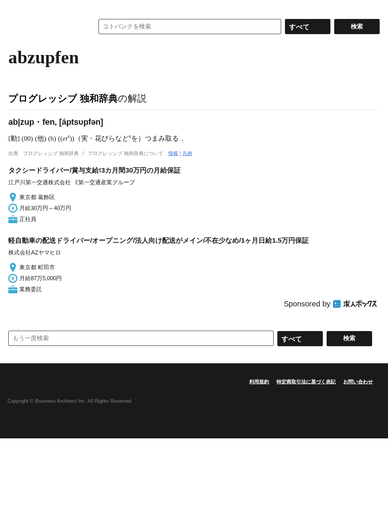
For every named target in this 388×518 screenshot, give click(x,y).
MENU (15, 7)
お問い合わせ (358, 382)
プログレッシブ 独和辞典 (63, 98)
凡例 (187, 153)
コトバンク (45, 26)
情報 (173, 153)
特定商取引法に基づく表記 (306, 382)
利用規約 (259, 382)
